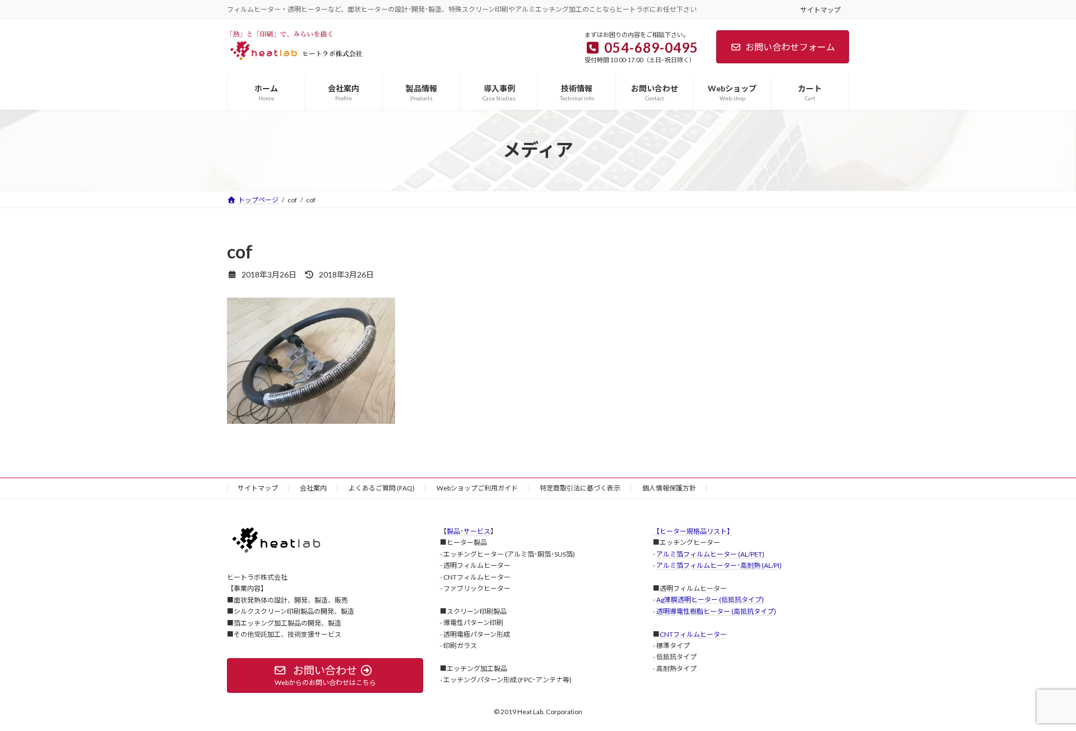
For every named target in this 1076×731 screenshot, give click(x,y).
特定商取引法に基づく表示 (580, 488)
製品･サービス (468, 531)
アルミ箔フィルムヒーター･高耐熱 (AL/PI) (719, 565)
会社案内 (313, 488)
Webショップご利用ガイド (477, 488)
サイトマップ (820, 10)
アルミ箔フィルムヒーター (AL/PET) (710, 553)
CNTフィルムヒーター (693, 634)
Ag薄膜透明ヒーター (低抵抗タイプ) (710, 599)
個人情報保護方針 (669, 488)
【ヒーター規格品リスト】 (693, 531)
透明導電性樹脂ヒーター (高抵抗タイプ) (716, 611)
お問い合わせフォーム (790, 46)
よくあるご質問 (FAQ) (382, 488)
